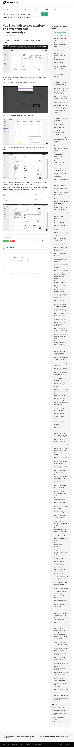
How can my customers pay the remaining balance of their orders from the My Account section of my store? (60, 109)
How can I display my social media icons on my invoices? (61, 390)
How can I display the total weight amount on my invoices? (61, 265)
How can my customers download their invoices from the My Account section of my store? (61, 117)
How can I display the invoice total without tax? (60, 281)
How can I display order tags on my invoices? (61, 444)
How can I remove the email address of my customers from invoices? (61, 181)
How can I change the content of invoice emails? (60, 503)
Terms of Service (11, 744)
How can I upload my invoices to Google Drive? (16, 261)
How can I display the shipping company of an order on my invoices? (60, 342)
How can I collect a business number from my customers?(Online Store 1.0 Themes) (61, 529)
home (4, 9)
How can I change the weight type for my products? (59, 472)
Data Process (28, 744)
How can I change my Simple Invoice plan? (61, 605)
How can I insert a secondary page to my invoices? (61, 193)
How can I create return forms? (60, 453)
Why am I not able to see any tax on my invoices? (60, 583)
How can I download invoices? (59, 301)
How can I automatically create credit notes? (60, 618)
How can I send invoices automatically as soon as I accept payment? (60, 168)
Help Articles (10, 9)
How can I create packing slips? (60, 539)
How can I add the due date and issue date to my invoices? (61, 691)
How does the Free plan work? (12, 251)
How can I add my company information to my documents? (60, 684)
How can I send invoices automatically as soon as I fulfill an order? (60, 162)
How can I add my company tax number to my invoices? (61, 662)
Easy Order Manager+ (59, 710)
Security (22, 744)
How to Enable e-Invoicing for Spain (60, 149)
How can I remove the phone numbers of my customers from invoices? (61, 174)
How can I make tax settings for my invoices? (61, 212)
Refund (17, 744)
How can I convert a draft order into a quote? (60, 512)
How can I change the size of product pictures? (60, 467)
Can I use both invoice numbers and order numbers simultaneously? (60, 34)
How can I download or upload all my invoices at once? (60, 336)
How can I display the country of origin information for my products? (61, 363)
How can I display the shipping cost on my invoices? (59, 324)
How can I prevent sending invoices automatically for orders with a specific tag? (60, 207)
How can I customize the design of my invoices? (60, 440)
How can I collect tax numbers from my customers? (59, 544)
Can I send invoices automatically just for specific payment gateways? (61, 630)
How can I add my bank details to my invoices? (60, 658)
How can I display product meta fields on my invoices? (61, 369)
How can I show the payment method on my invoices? (18, 254)
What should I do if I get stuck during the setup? (60, 596)
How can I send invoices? (60, 225)
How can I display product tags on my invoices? (60, 373)
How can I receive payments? (58, 217)
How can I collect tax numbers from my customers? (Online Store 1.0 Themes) (61, 522)
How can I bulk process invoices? (60, 654)
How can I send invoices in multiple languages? (60, 221)
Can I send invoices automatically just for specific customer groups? (60, 642)
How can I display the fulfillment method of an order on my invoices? (60, 435)
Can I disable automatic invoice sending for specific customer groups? (61, 636)
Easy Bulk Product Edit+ (60, 708)
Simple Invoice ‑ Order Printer (21, 9)
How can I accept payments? (61, 695)
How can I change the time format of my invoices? (60, 477)
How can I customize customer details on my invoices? (60, 422)
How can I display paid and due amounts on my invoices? (61, 399)
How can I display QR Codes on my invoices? (61, 458)
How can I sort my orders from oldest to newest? (60, 101)
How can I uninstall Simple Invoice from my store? (17, 258)
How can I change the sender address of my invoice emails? (61, 493)
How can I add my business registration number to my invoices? (60, 668)
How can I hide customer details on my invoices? (60, 290)
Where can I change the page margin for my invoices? (61, 587)
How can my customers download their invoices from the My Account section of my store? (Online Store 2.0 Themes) (61, 131)
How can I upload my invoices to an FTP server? (16, 267)
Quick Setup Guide (58, 573)
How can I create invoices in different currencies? (61, 534)
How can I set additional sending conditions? (60, 123)
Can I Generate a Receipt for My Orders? (61, 699)
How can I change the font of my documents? (60, 462)
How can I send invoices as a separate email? (61, 239)
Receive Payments (26, 17)
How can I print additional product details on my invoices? (60, 249)
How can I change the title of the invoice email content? (60, 487)
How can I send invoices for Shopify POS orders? (61, 197)
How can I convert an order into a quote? (61, 507)
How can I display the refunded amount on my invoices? (60, 276)
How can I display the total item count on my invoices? (61, 271)
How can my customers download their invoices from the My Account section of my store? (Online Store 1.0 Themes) (61, 82)
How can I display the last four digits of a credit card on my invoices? (60, 295)
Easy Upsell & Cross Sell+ (60, 722)
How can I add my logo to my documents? (61, 609)
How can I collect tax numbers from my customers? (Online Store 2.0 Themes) (61, 551)
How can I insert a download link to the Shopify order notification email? (61, 234)
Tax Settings (18, 17)
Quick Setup (12, 17)
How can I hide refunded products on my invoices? (60, 318)
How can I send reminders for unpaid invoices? (16, 270)
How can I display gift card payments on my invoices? (60, 449)
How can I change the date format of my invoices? (61, 498)
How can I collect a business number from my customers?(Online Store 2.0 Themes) (61, 563)
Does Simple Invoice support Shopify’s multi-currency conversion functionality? (61, 674)
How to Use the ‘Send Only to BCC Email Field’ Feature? (61, 601)
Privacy (4, 744)
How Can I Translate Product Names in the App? (61, 144)
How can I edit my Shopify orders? (60, 347)
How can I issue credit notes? (59, 228)
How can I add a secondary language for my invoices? (60, 614)
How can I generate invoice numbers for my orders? (61, 310)
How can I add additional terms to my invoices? (60, 679)
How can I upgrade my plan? (61, 137)
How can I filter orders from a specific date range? (61, 314)
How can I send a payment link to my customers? (60, 243)
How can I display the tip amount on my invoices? (60, 305)
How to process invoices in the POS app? (60, 140)
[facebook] (36, 240)
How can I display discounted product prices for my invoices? (60, 429)
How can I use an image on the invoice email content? (60, 97)
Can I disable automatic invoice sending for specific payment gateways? (61, 648)
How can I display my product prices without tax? (61, 394)
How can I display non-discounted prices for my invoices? (60, 384)
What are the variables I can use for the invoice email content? (61, 578)
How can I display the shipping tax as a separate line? (60, 330)
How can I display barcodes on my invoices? (61, 403)
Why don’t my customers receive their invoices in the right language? (61, 569)
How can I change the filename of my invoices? (60, 516)
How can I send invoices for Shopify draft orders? (61, 202)
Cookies (40, 744)
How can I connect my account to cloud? (59, 557)
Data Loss (35, 744)
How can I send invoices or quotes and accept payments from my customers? (60, 155)
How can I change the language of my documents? (61, 482)
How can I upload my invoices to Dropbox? (15, 264)
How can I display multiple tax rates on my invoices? (60, 358)
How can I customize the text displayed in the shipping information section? (60, 415)
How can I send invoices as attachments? (60, 189)
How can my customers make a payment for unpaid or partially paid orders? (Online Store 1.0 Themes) (61, 91)
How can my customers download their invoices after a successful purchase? (24, 273)
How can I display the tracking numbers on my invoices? (60, 353)
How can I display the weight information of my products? (60, 259)
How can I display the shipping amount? (59, 286)
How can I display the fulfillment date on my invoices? (59, 378)
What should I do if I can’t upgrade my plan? (60, 592)
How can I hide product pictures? (60, 254)
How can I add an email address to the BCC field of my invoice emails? (61, 624)
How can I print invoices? (60, 185)
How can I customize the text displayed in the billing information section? (61, 408)
